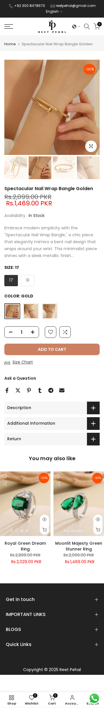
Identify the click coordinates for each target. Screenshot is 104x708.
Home (10, 44)
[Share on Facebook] (7, 390)
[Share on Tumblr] (39, 390)
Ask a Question (20, 378)
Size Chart (22, 362)
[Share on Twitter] (18, 390)
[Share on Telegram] (50, 390)
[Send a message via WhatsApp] (94, 698)
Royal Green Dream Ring (25, 546)
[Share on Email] (61, 390)
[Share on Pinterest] (28, 390)
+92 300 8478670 (30, 5)
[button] (76, 27)
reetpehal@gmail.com (76, 5)
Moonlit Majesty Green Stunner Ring (78, 546)
